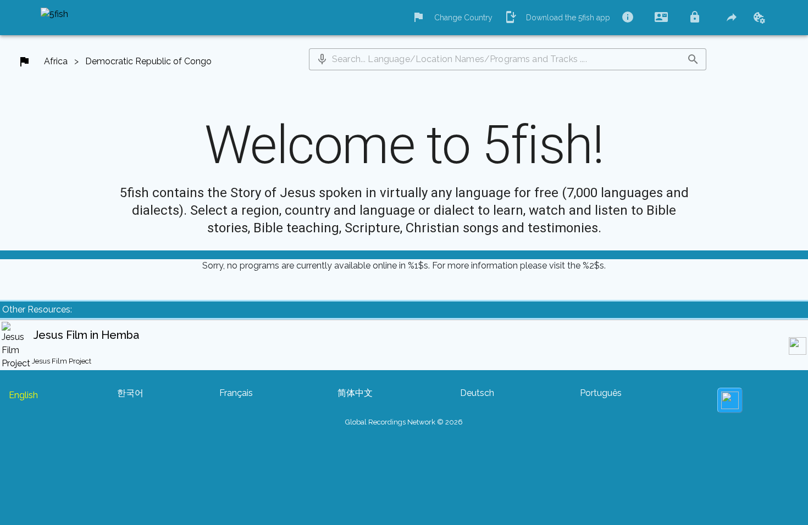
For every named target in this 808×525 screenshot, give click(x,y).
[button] (322, 59)
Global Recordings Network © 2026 (404, 422)
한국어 (130, 393)
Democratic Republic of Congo (148, 61)
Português (601, 393)
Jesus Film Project (61, 361)
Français (236, 393)
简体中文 (355, 393)
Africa (56, 61)
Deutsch (477, 393)
